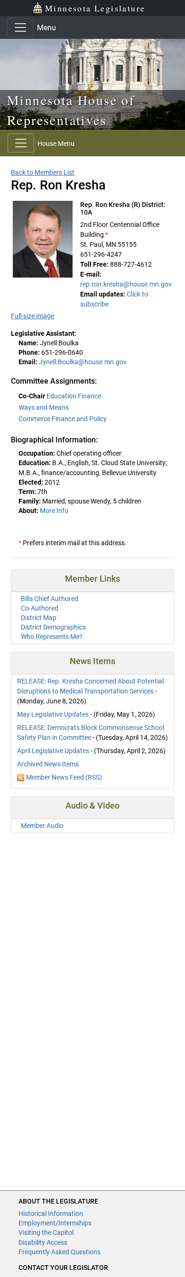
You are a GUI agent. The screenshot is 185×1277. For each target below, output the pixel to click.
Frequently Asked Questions (59, 1252)
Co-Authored (39, 608)
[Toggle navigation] (20, 27)
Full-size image (32, 316)
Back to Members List (42, 172)
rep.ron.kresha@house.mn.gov (126, 284)
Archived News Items (48, 764)
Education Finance (73, 396)
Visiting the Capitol (46, 1232)
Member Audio (42, 825)
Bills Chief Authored (49, 599)
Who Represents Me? (52, 636)
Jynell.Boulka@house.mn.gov (83, 362)
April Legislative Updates (53, 751)
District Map (38, 617)
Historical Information (50, 1213)
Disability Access (42, 1242)
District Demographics (53, 627)
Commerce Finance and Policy (62, 419)
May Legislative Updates (53, 714)
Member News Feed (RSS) (64, 777)
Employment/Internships (55, 1223)
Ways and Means (43, 407)
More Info (54, 510)
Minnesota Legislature (95, 8)
